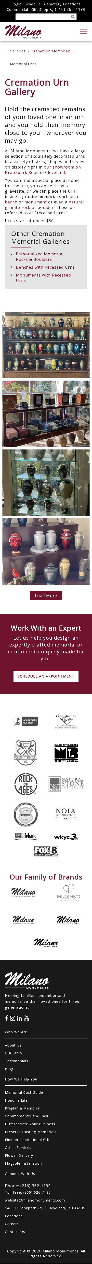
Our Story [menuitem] (13, 1053)
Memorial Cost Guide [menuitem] (24, 1092)
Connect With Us (20, 1173)
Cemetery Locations (62, 4)
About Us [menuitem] (13, 1045)
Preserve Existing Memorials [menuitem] (30, 1131)
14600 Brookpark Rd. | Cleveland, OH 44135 (45, 1208)
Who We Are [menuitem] (16, 1032)
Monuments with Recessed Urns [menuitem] (43, 277)
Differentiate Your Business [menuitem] (30, 1124)
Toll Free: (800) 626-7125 (28, 1192)
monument (36, 202)
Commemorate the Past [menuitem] (27, 1116)
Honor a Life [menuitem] (16, 1100)
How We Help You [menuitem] (21, 1079)
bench (11, 202)
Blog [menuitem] (9, 1068)
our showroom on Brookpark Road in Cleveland (43, 169)
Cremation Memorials (51, 51)
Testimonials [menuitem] (16, 1061)
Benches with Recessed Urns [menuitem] (45, 267)
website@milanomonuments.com (35, 1200)
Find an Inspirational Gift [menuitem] (27, 1139)
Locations (14, 1216)
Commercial (17, 9)
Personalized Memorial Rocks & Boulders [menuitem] (40, 256)
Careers (12, 1223)
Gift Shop (39, 9)
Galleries (18, 51)
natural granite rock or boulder (44, 204)
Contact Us (15, 1231)
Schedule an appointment (46, 676)
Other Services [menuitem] (18, 1147)
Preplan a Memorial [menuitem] (22, 1108)
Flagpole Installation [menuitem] (23, 1163)
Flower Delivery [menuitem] (19, 1155)
